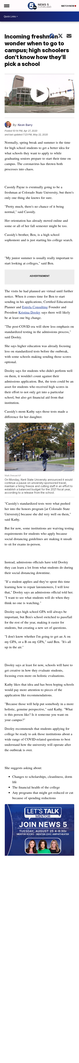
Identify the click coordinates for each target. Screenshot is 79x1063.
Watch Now (68, 6)
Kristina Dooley (29, 312)
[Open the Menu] (6, 5)
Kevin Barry (25, 125)
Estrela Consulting (35, 307)
